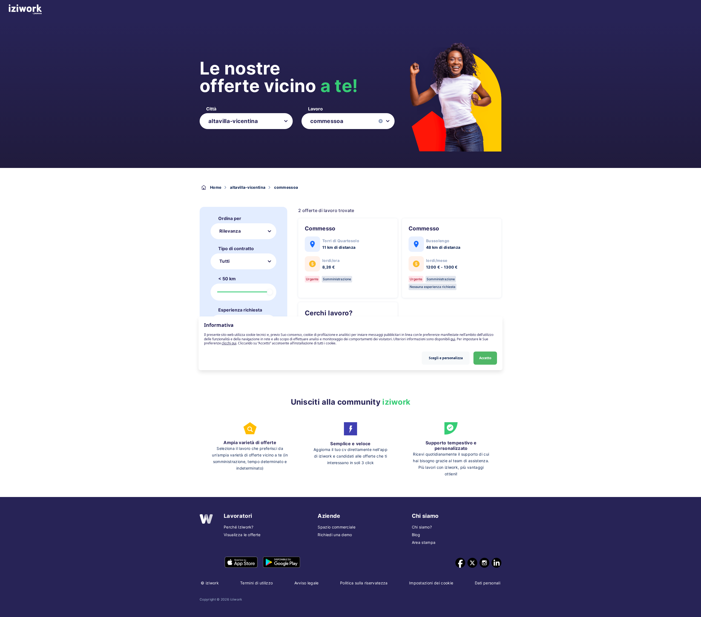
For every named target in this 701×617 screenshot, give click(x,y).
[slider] (269, 292)
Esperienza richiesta (240, 310)
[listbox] (246, 121)
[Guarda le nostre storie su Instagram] (484, 563)
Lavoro (315, 109)
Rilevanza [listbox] (230, 231)
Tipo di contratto (236, 248)
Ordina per (229, 218)
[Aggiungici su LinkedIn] (496, 563)
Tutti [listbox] (224, 261)
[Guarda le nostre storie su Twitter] (472, 563)
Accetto (485, 358)
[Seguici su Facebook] (460, 563)
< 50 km (227, 278)
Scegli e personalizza (446, 358)
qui (452, 339)
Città (211, 109)
